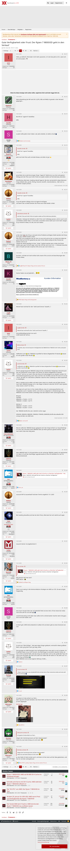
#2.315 (65, 145)
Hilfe (59, 821)
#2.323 (65, 324)
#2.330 (65, 512)
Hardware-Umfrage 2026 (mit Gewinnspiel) (33, 34)
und (25, 141)
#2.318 (65, 210)
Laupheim (12, 165)
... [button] (12, 50)
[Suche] (48, 3)
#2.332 (65, 563)
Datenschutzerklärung (43, 842)
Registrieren (28, 29)
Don (63, 783)
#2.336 (65, 642)
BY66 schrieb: (20, 345)
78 (20, 50)
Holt (63, 775)
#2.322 (65, 304)
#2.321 (65, 270)
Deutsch (16, 821)
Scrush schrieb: (21, 669)
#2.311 (65, 54)
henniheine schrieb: (22, 213)
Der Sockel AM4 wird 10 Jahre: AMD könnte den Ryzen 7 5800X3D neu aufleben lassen (23, 805)
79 (23, 50)
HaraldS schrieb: (21, 148)
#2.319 (65, 232)
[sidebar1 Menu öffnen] (66, 2)
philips (62, 790)
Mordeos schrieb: (21, 750)
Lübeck (12, 681)
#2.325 (65, 360)
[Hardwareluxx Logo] (10, 3)
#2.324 (65, 341)
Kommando (61, 805)
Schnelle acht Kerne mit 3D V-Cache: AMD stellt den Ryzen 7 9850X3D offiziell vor (24, 783)
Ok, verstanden (54, 846)
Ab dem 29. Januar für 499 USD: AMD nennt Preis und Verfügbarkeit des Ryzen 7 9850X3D (23, 798)
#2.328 (65, 470)
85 (31, 50)
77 (17, 50)
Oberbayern (11, 534)
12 (28, 793)
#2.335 (65, 622)
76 (15, 50)
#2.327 (65, 449)
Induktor (62, 797)
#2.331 (65, 541)
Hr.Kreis (12, 578)
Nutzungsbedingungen (43, 821)
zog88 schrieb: (21, 328)
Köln (13, 225)
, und (28, 299)
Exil (13, 443)
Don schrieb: (20, 566)
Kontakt (34, 821)
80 (25, 50)
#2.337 (65, 666)
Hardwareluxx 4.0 (6, 821)
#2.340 (65, 746)
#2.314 (65, 131)
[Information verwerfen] (66, 34)
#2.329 (65, 491)
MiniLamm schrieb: (22, 732)
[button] (6, 29)
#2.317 (65, 189)
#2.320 (65, 253)
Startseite (63, 821)
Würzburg (12, 556)
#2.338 (65, 695)
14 (32, 793)
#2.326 (65, 425)
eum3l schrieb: (21, 364)
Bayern (12, 356)
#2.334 (65, 608)
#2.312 (65, 96)
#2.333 (65, 586)
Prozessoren (24, 778)
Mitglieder (20, 29)
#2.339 (65, 729)
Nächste (35, 50)
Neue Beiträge (11, 29)
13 (30, 793)
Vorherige (6, 50)
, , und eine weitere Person (32, 266)
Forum (3, 29)
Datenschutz (53, 821)
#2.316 (65, 172)
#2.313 (65, 114)
